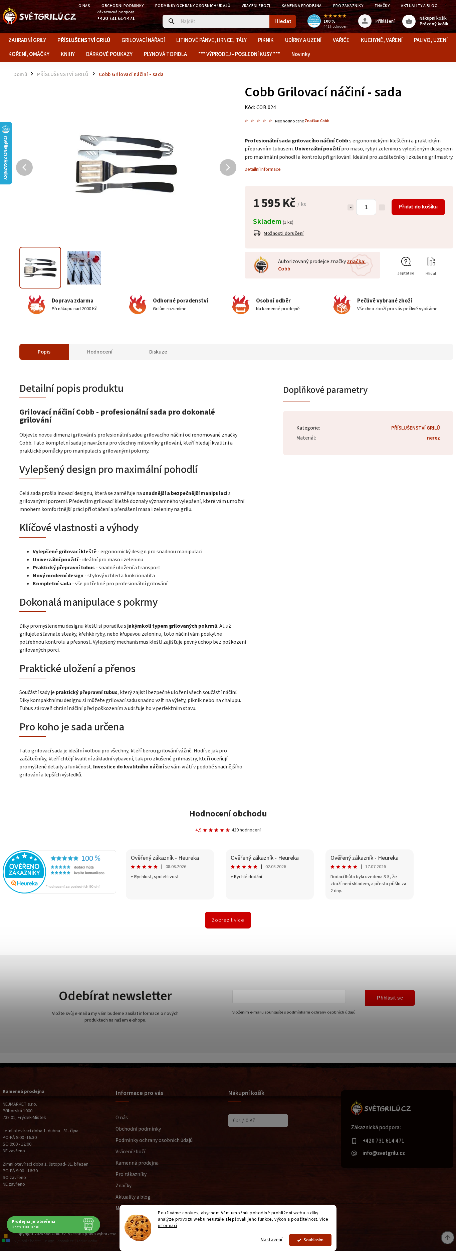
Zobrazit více (228, 920)
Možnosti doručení (284, 233)
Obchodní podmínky (122, 6)
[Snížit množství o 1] (351, 207)
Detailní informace (263, 169)
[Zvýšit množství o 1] (382, 207)
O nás (84, 6)
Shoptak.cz (64, 1241)
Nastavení (271, 1239)
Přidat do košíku (418, 206)
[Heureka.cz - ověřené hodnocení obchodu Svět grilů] (59, 892)
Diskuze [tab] (158, 352)
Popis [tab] (44, 352)
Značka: (316, 121)
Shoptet (34, 1241)
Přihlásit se (390, 998)
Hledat (282, 21)
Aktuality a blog (419, 6)
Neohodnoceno (289, 121)
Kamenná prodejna (302, 6)
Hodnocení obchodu (228, 813)
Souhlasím (313, 1240)
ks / (244, 1120)
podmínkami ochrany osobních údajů (321, 1012)
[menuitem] (27, 40)
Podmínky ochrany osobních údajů (193, 6)
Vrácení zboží (256, 6)
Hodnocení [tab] (99, 352)
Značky (382, 6)
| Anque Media (86, 1241)
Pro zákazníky (348, 6)
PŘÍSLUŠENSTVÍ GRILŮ (415, 428)
